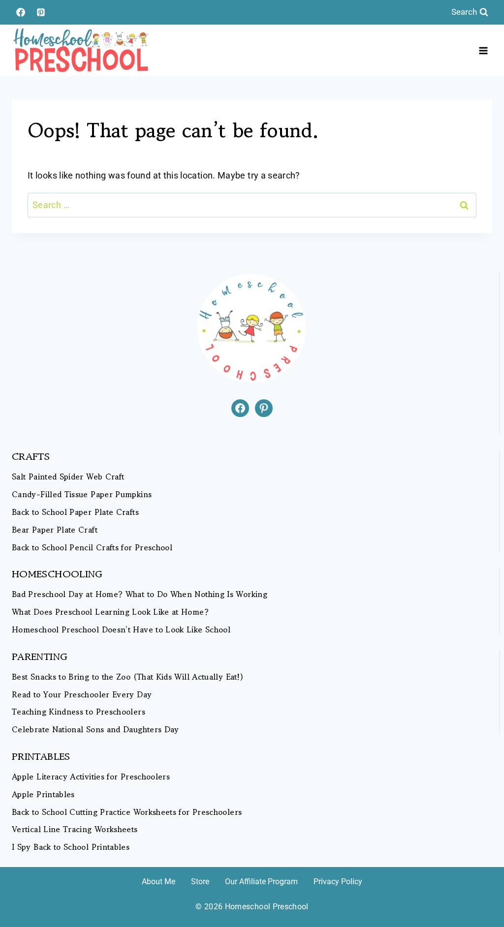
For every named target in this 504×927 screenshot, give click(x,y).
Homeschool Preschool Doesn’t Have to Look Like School (121, 630)
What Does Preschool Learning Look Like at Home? (110, 612)
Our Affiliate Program (261, 881)
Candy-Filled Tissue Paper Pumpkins (82, 494)
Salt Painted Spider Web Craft (68, 477)
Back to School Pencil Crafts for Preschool (92, 547)
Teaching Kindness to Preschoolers (78, 712)
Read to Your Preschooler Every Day (82, 694)
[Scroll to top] (480, 888)
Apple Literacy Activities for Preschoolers (91, 777)
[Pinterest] (41, 12)
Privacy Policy (338, 881)
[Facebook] (21, 12)
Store (200, 881)
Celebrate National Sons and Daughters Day (95, 729)
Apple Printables (43, 794)
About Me (158, 881)
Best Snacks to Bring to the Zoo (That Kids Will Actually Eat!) (127, 677)
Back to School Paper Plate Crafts (75, 512)
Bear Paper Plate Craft (54, 530)
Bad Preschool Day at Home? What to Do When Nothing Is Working (139, 594)
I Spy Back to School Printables (70, 847)
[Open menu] (483, 50)
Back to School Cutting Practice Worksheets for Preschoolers (127, 812)
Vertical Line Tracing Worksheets (75, 829)
